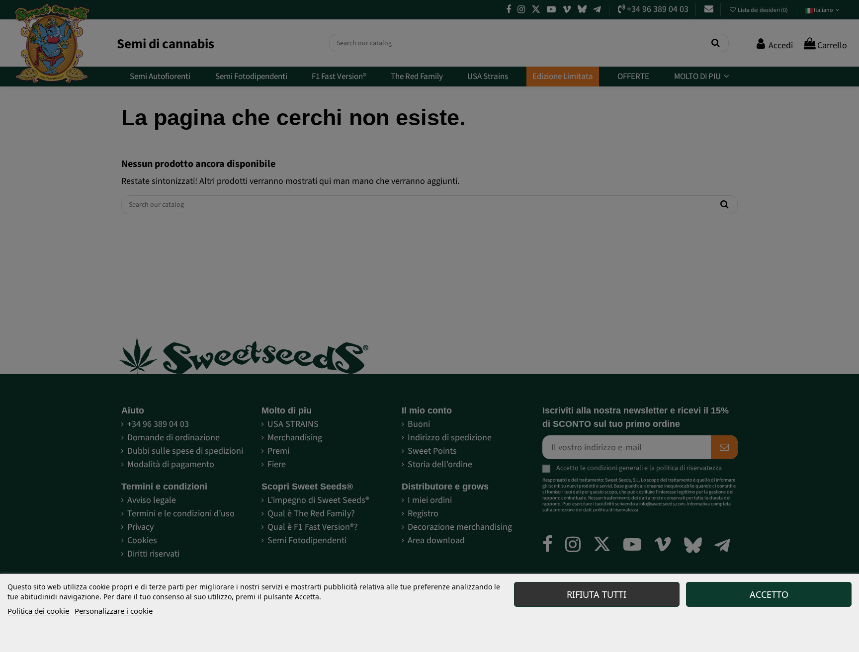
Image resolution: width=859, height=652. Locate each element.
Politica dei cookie (38, 611)
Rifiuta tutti (596, 594)
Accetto (769, 594)
